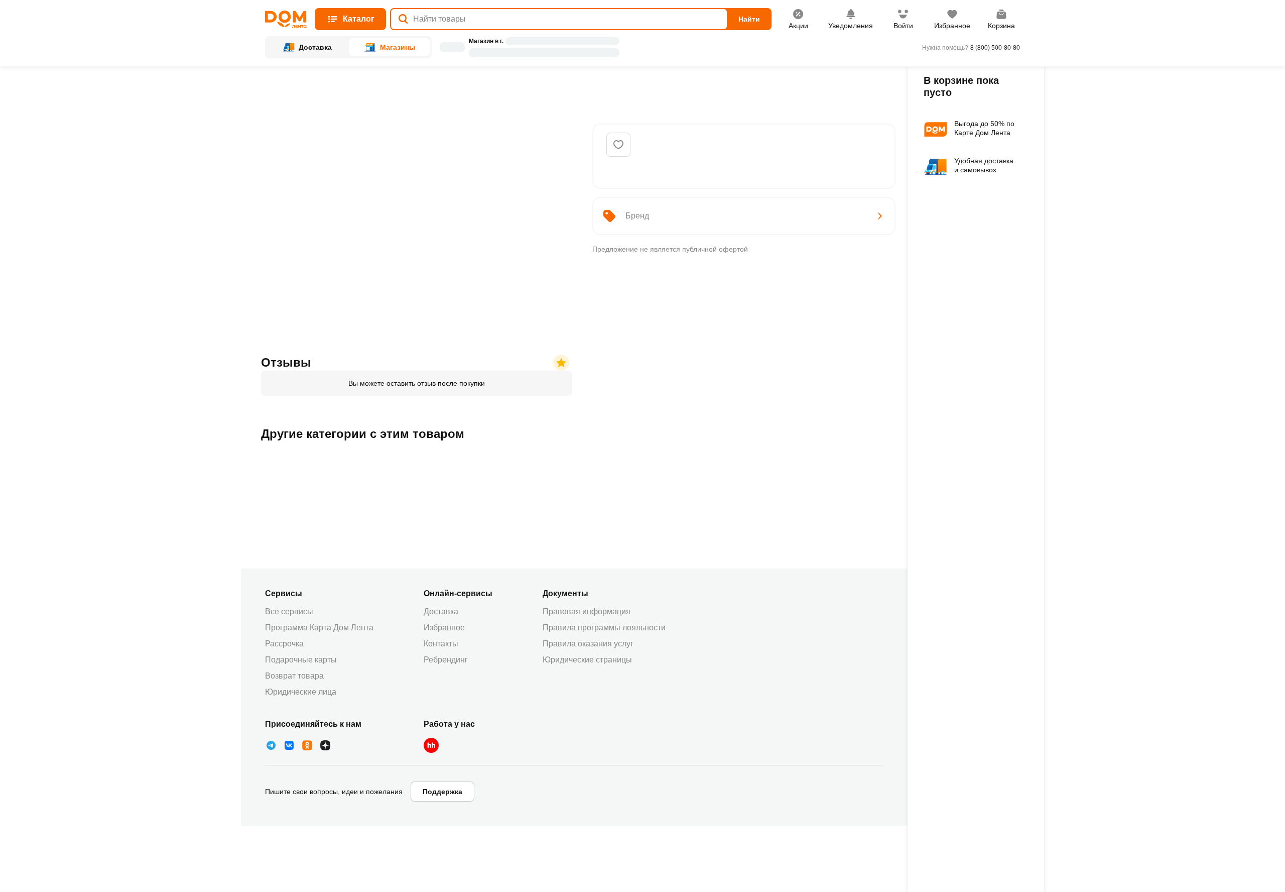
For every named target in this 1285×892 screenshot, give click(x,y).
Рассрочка (284, 643)
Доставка (441, 611)
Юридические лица (300, 692)
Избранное (444, 627)
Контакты (441, 643)
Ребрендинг (446, 659)
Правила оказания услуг (588, 643)
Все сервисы (289, 611)
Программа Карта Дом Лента (319, 627)
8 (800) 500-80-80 (995, 47)
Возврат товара (294, 676)
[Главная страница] (286, 19)
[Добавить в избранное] (618, 145)
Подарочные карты (301, 659)
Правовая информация (586, 611)
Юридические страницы (587, 659)
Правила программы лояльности (604, 627)
